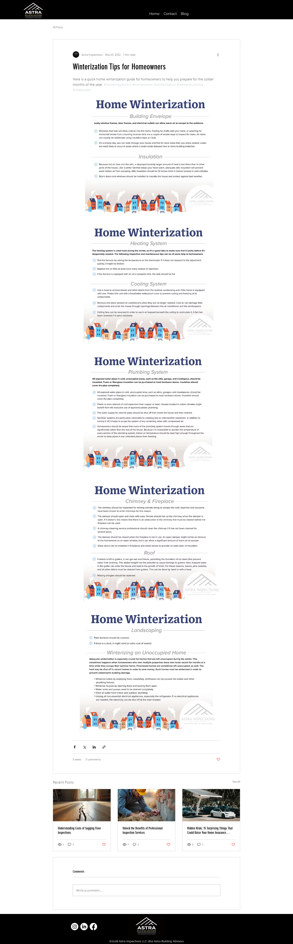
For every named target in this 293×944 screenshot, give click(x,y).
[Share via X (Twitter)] (84, 747)
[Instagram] (74, 926)
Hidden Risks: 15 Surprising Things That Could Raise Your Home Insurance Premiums (210, 830)
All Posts (58, 27)
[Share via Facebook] (75, 747)
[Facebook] (93, 926)
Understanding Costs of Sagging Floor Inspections (79, 830)
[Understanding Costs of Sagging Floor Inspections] (82, 805)
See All (236, 781)
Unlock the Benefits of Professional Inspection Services (143, 830)
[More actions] (217, 54)
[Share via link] (104, 747)
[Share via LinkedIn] (94, 747)
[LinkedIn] (84, 926)
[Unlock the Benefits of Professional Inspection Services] (146, 805)
